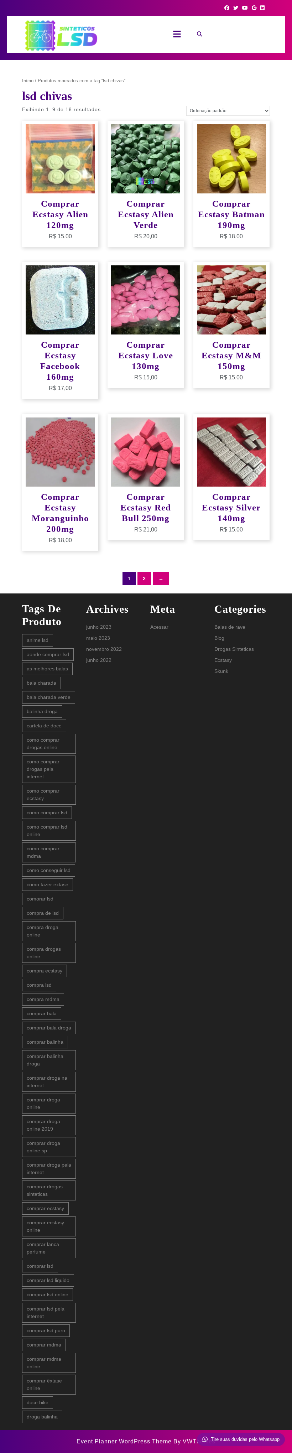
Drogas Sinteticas (234, 649)
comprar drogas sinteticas (45, 1190)
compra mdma (43, 999)
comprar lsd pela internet (45, 1312)
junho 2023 (98, 627)
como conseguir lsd (49, 870)
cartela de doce (44, 725)
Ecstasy (223, 660)
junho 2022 (98, 660)
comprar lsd (40, 1266)
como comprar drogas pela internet (43, 769)
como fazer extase (47, 884)
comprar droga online (43, 1103)
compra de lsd (43, 913)
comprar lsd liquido (48, 1280)
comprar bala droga (49, 1028)
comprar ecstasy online (45, 1226)
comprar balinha (45, 1042)
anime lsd (37, 640)
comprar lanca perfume (43, 1248)
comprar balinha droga (45, 1060)
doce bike (37, 1402)
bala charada (41, 683)
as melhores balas (47, 668)
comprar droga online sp (43, 1146)
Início (27, 80)
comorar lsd (40, 899)
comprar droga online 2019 (43, 1125)
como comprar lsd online (47, 830)
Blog (219, 638)
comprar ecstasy (45, 1208)
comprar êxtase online (44, 1384)
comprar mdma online (44, 1362)
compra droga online (42, 931)
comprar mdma (44, 1345)
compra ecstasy (44, 971)
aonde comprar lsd (48, 654)
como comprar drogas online (43, 743)
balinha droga (42, 711)
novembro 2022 (104, 649)
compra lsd (39, 985)
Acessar (159, 627)
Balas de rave (229, 627)
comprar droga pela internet (49, 1168)
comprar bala (42, 1013)
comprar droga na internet (47, 1081)
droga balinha (42, 1417)
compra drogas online (44, 952)
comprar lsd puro (46, 1330)
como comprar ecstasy (43, 794)
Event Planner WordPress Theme (125, 1441)
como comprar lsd (47, 812)
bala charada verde (49, 697)
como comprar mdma (43, 852)
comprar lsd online (47, 1294)
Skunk (221, 671)
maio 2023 (98, 638)
